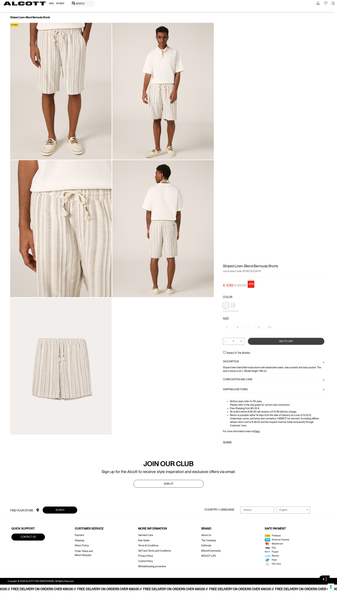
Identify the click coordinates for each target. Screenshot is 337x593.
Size (226, 318)
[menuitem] (51, 3)
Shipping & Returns (235, 389)
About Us (206, 535)
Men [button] (51, 3)
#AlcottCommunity (211, 550)
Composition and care (238, 379)
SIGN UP (168, 483)
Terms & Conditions (148, 545)
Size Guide (144, 540)
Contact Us (28, 536)
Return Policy (82, 545)
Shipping (79, 540)
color (227, 297)
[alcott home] (25, 3)
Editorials (206, 545)
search (59, 509)
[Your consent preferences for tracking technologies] (331, 587)
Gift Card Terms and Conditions (154, 550)
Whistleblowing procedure (152, 566)
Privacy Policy (145, 555)
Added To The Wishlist (238, 352)
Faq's (257, 431)
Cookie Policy (145, 561)
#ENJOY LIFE (208, 555)
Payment (79, 535)
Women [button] (60, 3)
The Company (208, 540)
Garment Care (145, 535)
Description (231, 361)
